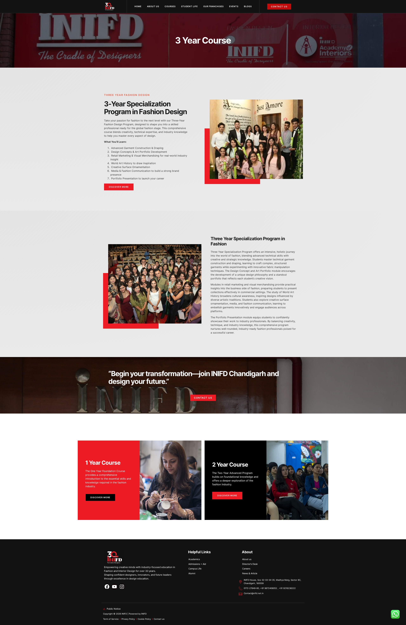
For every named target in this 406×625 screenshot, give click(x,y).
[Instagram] (122, 587)
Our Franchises (213, 6)
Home (137, 6)
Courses (170, 6)
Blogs (248, 6)
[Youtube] (114, 587)
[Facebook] (107, 587)
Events (233, 6)
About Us (153, 6)
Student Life (189, 6)
